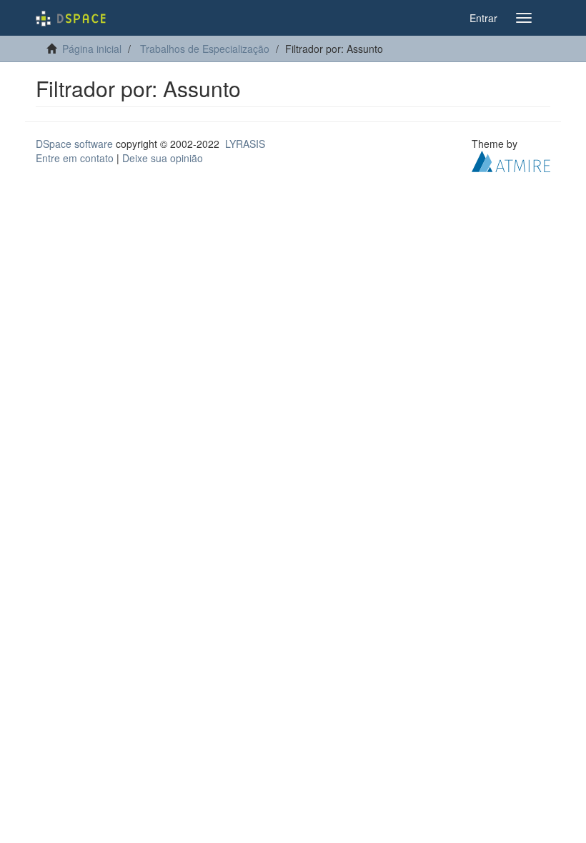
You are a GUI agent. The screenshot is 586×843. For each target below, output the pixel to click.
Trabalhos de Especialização (204, 48)
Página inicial (91, 48)
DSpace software (74, 143)
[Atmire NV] (511, 160)
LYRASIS (245, 143)
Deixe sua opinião (162, 158)
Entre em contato (75, 158)
